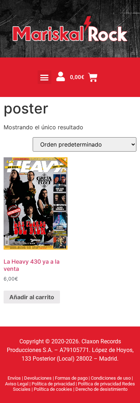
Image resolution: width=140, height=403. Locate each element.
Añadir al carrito (31, 297)
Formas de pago (71, 378)
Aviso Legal (17, 383)
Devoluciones (38, 378)
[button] (44, 77)
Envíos (14, 378)
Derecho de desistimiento (101, 389)
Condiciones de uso (111, 378)
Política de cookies (53, 389)
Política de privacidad (54, 383)
